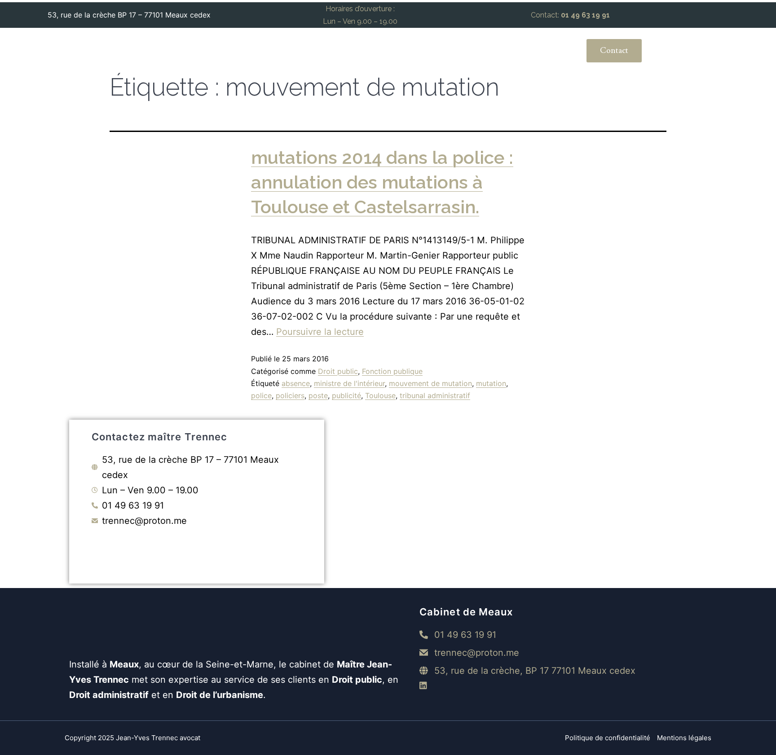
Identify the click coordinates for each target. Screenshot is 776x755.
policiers (290, 395)
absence (296, 383)
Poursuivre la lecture (320, 331)
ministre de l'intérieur (349, 383)
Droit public (338, 371)
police (261, 395)
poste (318, 395)
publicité (346, 395)
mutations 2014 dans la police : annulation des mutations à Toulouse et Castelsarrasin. (382, 182)
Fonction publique (392, 371)
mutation (491, 383)
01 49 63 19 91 (585, 15)
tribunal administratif (435, 395)
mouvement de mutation (430, 383)
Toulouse (380, 395)
